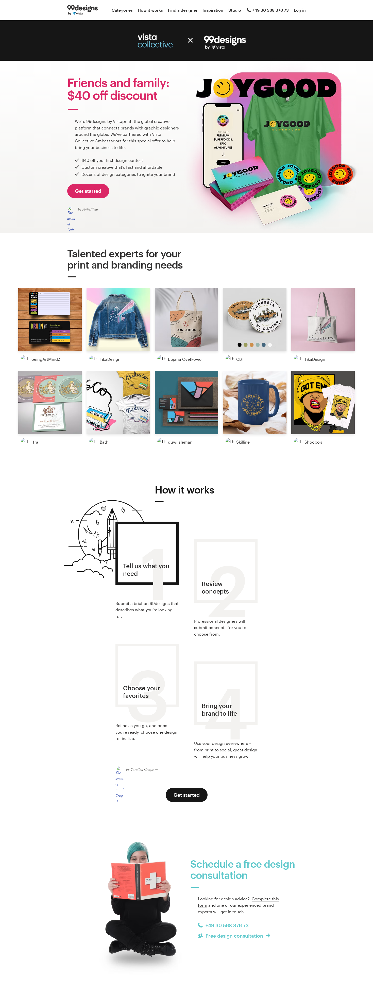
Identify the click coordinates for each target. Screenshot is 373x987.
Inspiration (212, 10)
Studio (234, 10)
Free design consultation (234, 936)
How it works (150, 10)
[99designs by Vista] (82, 10)
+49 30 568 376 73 (270, 10)
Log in (300, 10)
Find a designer (182, 10)
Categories (122, 10)
